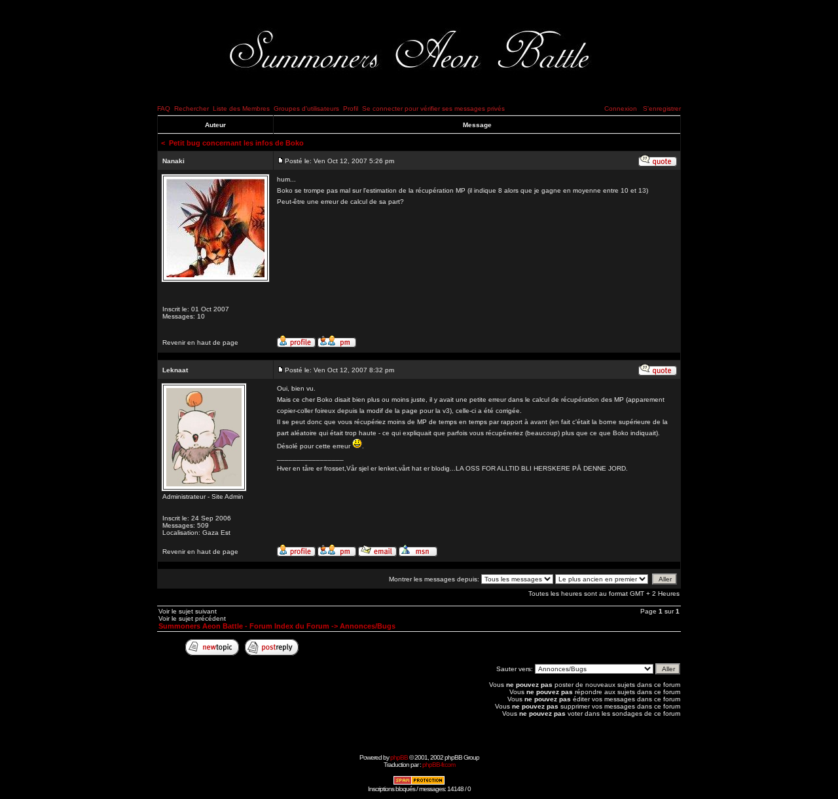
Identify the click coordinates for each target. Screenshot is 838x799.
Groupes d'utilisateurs (306, 108)
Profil (350, 108)
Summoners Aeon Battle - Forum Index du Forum (243, 626)
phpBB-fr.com (438, 764)
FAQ (163, 108)
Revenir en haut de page (200, 342)
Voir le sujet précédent (192, 618)
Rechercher (191, 108)
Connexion (620, 108)
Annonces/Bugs (367, 626)
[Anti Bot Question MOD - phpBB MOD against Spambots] (419, 783)
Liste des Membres (241, 108)
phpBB (399, 757)
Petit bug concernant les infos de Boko (236, 143)
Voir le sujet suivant (187, 611)
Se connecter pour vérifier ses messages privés (433, 108)
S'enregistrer (662, 108)
